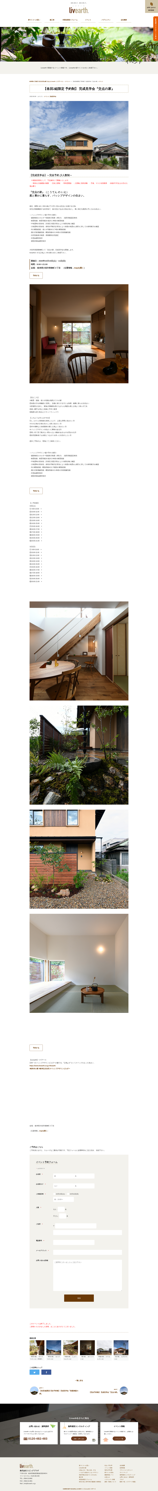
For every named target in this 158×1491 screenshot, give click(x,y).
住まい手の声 (108, 1465)
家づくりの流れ (109, 1472)
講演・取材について (110, 1481)
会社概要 (124, 20)
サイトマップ (123, 1472)
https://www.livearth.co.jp (39, 1066)
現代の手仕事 (108, 1470)
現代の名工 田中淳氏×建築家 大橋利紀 (90, 1481)
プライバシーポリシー (126, 1470)
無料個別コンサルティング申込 (156, 28)
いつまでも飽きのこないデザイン (88, 1472)
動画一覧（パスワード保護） (128, 1481)
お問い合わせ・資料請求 (127, 1477)
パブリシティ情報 (110, 1479)
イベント (88, 20)
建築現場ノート (109, 1475)
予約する (36, 275)
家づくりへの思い (34, 20)
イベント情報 (108, 1468)
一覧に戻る (79, 1380)
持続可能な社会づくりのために (88, 1475)
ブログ (122, 1479)
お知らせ (107, 1477)
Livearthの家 (82, 1468)
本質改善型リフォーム (70, 20)
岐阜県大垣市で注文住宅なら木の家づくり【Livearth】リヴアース (79, 1488)
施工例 (52, 20)
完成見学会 (53, 96)
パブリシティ (105, 20)
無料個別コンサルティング (127, 1475)
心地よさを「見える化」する (87, 1470)
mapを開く (79, 268)
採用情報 (122, 1468)
